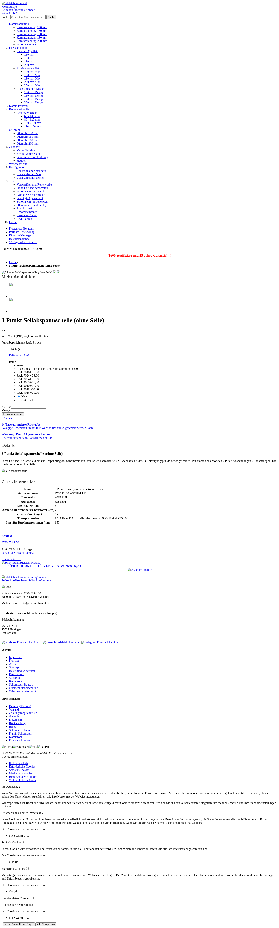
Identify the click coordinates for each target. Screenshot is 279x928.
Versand (14, 709)
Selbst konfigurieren (40, 580)
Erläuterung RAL (19, 355)
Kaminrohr (15, 681)
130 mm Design (33, 92)
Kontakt (14, 660)
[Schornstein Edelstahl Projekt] (21, 562)
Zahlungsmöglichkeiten (23, 713)
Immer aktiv (36, 812)
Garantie (14, 716)
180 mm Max (32, 78)
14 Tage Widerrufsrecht (23, 242)
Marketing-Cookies (20, 773)
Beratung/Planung (20, 706)
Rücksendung (17, 723)
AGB (12, 664)
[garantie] (140, 570)
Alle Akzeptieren (46, 924)
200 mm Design (33, 102)
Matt (24, 396)
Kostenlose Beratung (21, 228)
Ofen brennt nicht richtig (31, 205)
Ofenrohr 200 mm (27, 143)
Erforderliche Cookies (22, 766)
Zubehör (14, 146)
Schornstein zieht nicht (30, 191)
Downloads (16, 719)
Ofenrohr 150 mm (27, 136)
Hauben (21, 160)
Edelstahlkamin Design (30, 88)
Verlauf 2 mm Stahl (28, 153)
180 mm (29, 61)
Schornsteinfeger (27, 211)
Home (13, 222)
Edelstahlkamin (18, 47)
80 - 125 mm (32, 119)
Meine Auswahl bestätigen (19, 924)
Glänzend (27, 400)
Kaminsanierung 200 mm (32, 41)
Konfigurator (17, 167)
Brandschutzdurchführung (32, 157)
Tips (11, 181)
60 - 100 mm (32, 116)
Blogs (12, 726)
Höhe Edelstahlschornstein (33, 188)
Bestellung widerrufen (22, 670)
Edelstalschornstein (20, 740)
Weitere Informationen (22, 780)
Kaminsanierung (19, 23)
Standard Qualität (27, 51)
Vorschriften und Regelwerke (34, 184)
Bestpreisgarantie (19, 238)
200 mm (29, 64)
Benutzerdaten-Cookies (23, 776)
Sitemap (14, 667)
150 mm (29, 58)
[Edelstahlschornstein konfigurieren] (24, 577)
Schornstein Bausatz (21, 684)
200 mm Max (32, 82)
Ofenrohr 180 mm (27, 140)
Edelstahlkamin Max (29, 174)
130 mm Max (32, 71)
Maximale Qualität (28, 68)
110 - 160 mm (32, 126)
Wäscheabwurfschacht (22, 691)
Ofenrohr (14, 129)
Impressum (15, 657)
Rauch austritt (25, 208)
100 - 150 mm (32, 123)
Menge (6, 410)
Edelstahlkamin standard (31, 170)
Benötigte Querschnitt (30, 198)
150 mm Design (33, 95)
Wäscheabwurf (18, 164)
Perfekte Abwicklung (22, 232)
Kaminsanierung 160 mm (32, 34)
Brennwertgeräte (19, 109)
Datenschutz (16, 674)
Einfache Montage (20, 235)
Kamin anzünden (27, 215)
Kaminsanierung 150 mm (32, 30)
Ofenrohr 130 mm (27, 133)
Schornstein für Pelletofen (32, 201)
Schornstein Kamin (20, 730)
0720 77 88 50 (10, 542)
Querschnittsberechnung (23, 687)
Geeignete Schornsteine (31, 194)
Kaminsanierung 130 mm (32, 27)
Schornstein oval (27, 44)
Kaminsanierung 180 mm (32, 37)
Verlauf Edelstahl (27, 150)
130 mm (29, 54)
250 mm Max (32, 85)
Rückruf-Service (11, 559)
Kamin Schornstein (20, 733)
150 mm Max (32, 75)
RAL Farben (24, 218)
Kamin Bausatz (18, 105)
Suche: (6, 17)
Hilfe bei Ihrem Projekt (67, 566)
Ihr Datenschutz (18, 763)
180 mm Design (33, 99)
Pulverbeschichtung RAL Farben (21, 342)
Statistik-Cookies (19, 770)
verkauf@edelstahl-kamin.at (18, 552)
